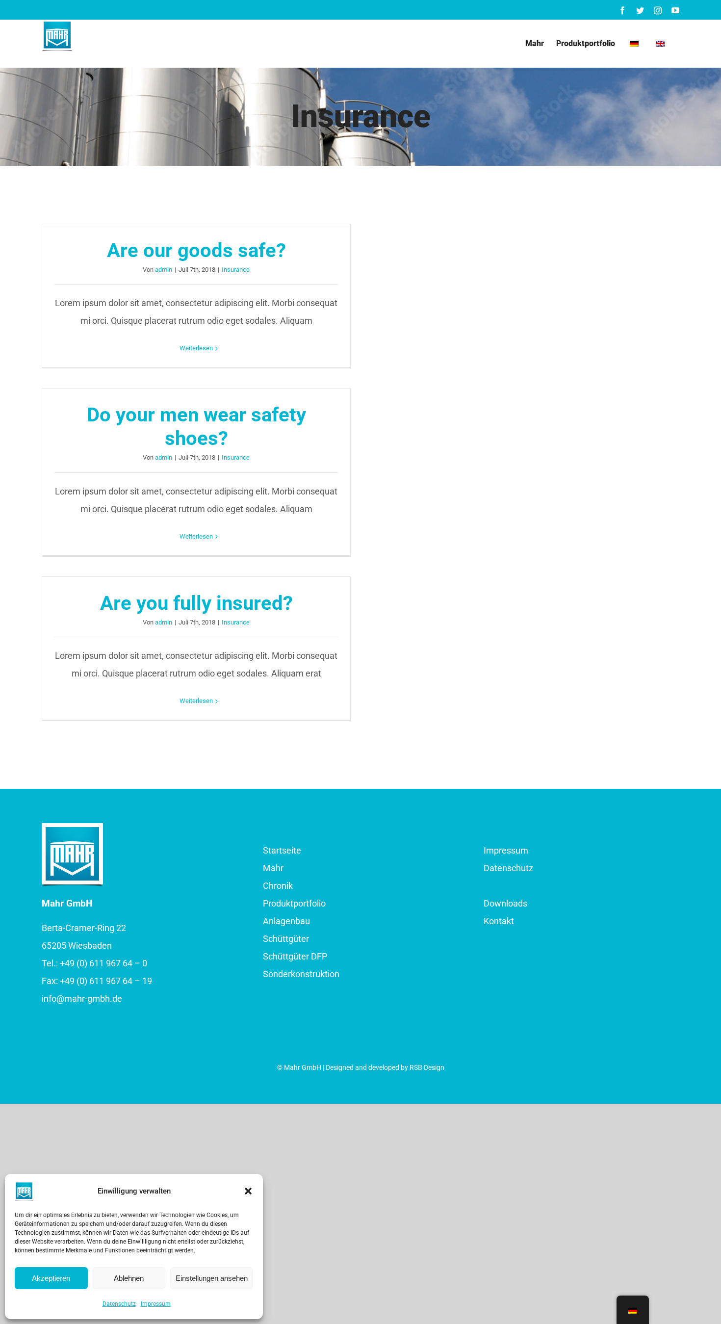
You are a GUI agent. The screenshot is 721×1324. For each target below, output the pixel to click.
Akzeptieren (51, 1278)
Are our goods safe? (196, 250)
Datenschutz (119, 1303)
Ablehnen (129, 1278)
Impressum (156, 1303)
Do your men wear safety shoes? (196, 426)
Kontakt (499, 921)
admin (163, 269)
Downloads (505, 903)
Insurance (236, 269)
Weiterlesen (196, 348)
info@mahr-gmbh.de (82, 998)
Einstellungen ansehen (212, 1278)
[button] (248, 1191)
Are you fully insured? (196, 603)
